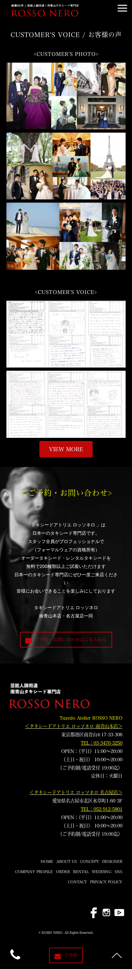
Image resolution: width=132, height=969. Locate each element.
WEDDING (101, 871)
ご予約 (71, 955)
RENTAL (81, 871)
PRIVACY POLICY (106, 882)
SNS (118, 871)
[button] (122, 8)
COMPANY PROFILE (34, 871)
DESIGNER (112, 861)
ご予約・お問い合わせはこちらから (71, 639)
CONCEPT (89, 861)
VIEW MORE (66, 449)
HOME (47, 861)
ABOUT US (66, 861)
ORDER (63, 871)
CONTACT (77, 882)
